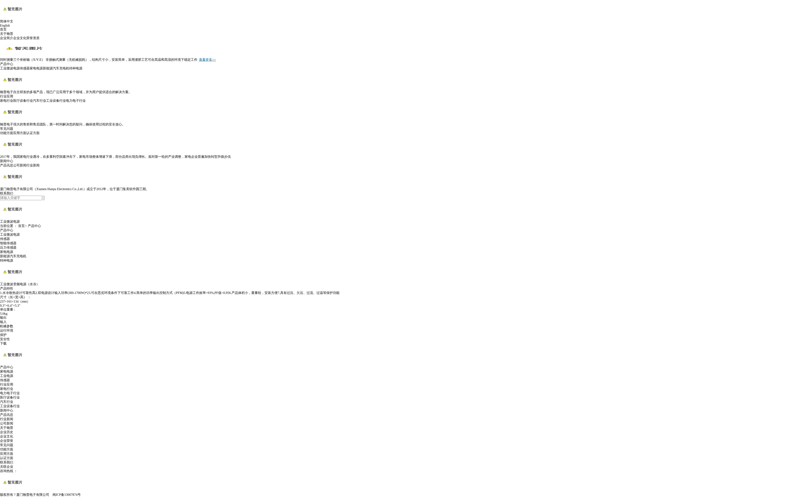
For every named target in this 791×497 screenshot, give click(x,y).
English (5, 25)
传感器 (25, 68)
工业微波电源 (10, 68)
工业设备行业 (56, 100)
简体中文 (6, 21)
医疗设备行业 (23, 100)
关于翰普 (6, 33)
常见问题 (6, 128)
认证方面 (33, 133)
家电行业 (6, 100)
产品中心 (6, 64)
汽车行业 (39, 100)
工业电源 (6, 376)
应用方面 (19, 133)
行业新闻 (33, 165)
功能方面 (6, 133)
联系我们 (6, 193)
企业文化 (19, 38)
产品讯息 (6, 165)
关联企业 (6, 466)
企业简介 (6, 38)
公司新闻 (19, 165)
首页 (3, 29)
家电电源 (36, 68)
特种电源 (75, 68)
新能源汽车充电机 (56, 68)
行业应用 (6, 96)
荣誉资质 (33, 38)
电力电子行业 (76, 100)
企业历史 (6, 432)
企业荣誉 (6, 440)
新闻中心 (6, 161)
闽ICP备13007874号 (67, 494)
